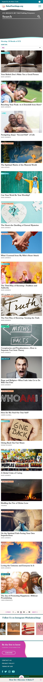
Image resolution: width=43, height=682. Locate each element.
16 (29, 612)
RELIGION (5, 359)
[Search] (39, 16)
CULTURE (5, 53)
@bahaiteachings (33, 618)
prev (9, 612)
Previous (2, 629)
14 (24, 612)
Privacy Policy (8, 663)
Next (41, 629)
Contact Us (7, 660)
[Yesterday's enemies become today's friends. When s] (29, 629)
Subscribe (8, 653)
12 (18, 612)
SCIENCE (5, 326)
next (34, 612)
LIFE (3, 83)
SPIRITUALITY (7, 143)
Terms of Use (7, 666)
